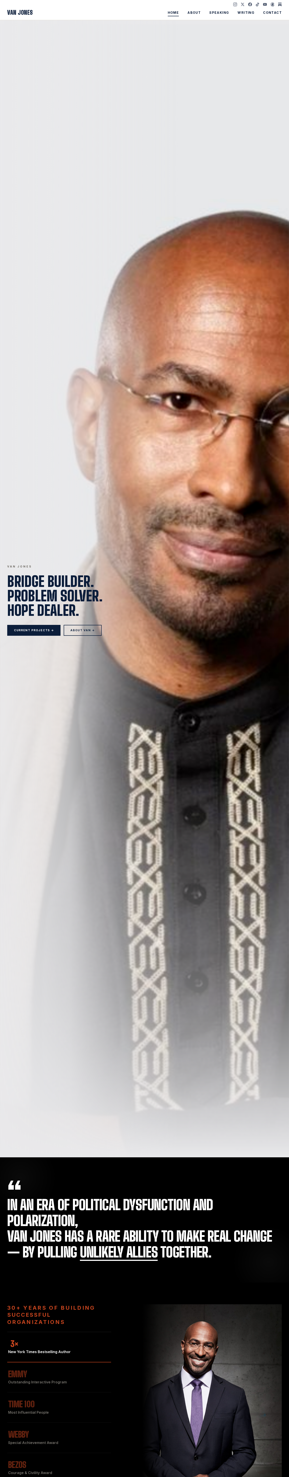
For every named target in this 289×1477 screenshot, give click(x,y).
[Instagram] (235, 4)
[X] (243, 4)
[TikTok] (257, 4)
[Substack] (280, 4)
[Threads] (272, 4)
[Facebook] (250, 4)
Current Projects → (34, 630)
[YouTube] (265, 4)
